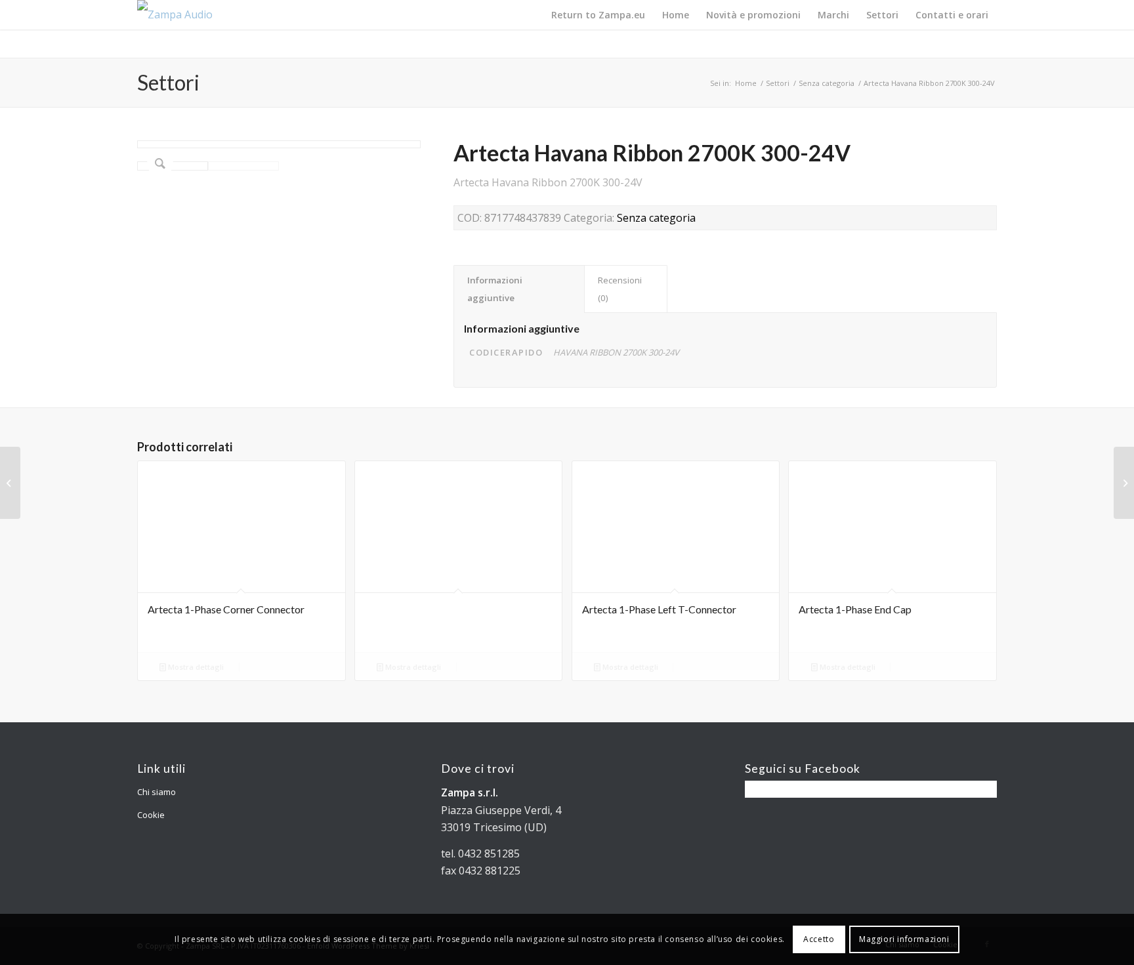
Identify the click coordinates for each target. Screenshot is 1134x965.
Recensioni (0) (620, 288)
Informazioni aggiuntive (494, 288)
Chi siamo (156, 792)
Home (746, 83)
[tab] (519, 289)
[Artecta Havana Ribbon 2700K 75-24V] (1124, 483)
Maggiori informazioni (904, 939)
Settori (168, 82)
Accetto (818, 939)
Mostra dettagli (195, 667)
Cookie (151, 815)
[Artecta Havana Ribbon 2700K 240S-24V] (10, 483)
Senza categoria (826, 83)
